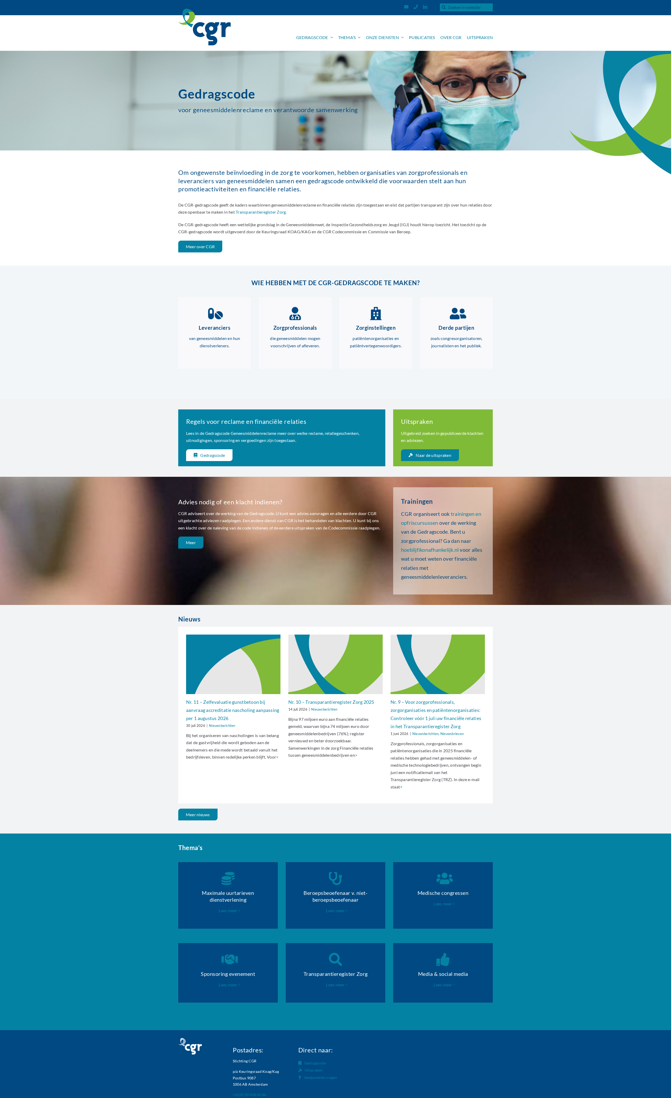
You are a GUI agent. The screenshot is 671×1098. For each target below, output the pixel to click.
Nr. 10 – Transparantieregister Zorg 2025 (331, 702)
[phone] (416, 7)
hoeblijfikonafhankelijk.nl (430, 550)
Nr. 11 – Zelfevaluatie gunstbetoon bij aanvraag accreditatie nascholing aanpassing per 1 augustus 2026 (232, 710)
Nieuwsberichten (222, 725)
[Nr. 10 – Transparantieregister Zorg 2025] (335, 664)
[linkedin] (425, 7)
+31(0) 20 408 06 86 (250, 1094)
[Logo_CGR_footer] (190, 1039)
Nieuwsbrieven (452, 734)
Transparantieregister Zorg (261, 211)
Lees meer (228, 910)
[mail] (406, 7)
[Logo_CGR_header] (204, 10)
